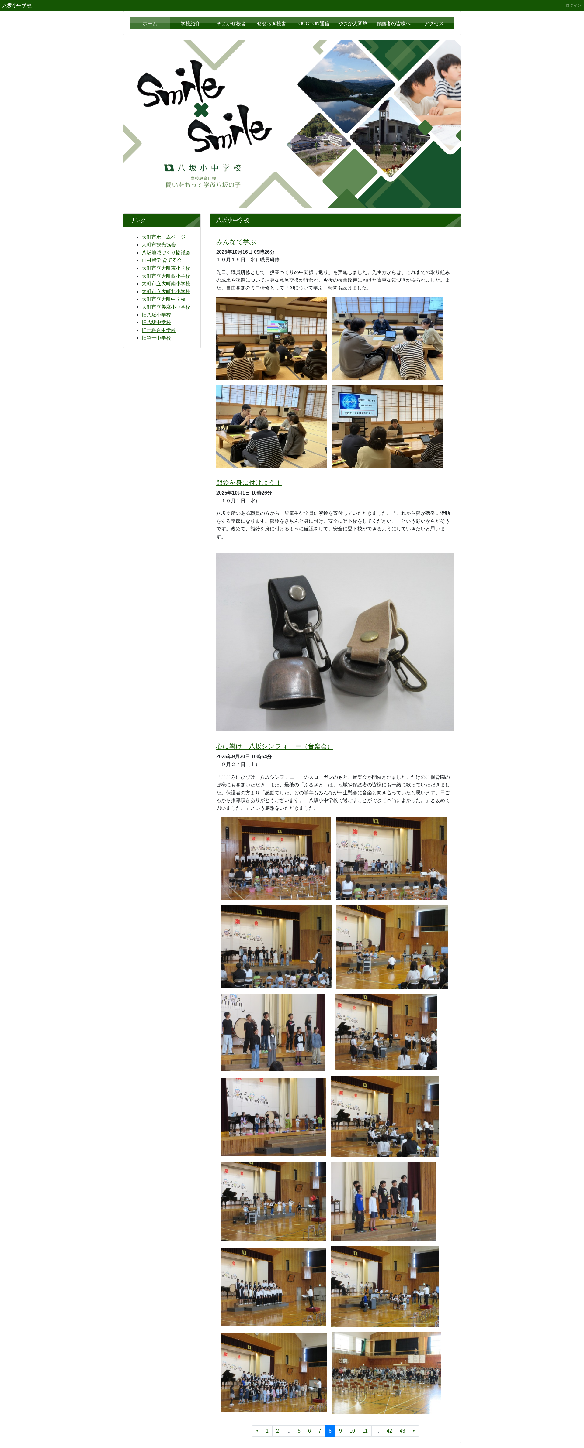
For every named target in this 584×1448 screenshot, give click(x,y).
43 (402, 1430)
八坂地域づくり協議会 (166, 252)
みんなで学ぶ (236, 241)
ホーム (150, 23)
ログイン (574, 5)
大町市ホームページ (164, 237)
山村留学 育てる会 (162, 260)
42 (389, 1430)
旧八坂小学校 (156, 314)
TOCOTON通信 (312, 23)
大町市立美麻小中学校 (166, 307)
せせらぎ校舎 (271, 23)
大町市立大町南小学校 (166, 283)
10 (352, 1430)
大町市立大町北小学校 (166, 291)
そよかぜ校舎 (231, 23)
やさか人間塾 (352, 23)
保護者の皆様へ (394, 23)
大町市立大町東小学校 (166, 268)
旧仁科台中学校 (159, 330)
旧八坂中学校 (156, 322)
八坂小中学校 (17, 5)
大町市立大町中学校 (164, 299)
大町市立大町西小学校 (166, 276)
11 (365, 1430)
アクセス (434, 23)
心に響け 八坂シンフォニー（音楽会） (274, 746)
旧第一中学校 (156, 338)
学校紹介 (190, 23)
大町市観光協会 (159, 244)
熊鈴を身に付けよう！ (249, 482)
